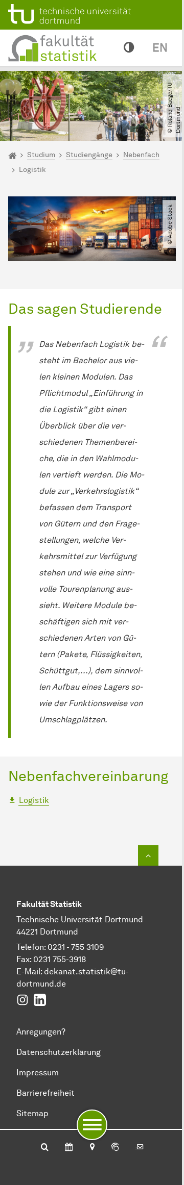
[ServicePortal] (115, 1148)
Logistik (34, 800)
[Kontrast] (128, 48)
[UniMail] (139, 1148)
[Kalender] (69, 1148)
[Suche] (45, 1148)
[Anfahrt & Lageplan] (92, 1148)
